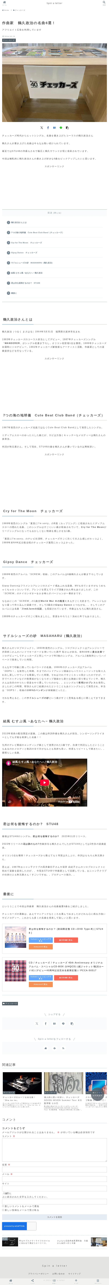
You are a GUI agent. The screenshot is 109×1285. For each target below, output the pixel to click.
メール (7, 1174)
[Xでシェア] (42, 127)
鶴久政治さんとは (19, 222)
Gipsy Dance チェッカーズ (24, 253)
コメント (8, 1136)
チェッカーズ (11, 1003)
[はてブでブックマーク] (54, 127)
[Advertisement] (54, 187)
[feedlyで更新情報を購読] (54, 1048)
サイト (6, 1183)
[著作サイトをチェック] (45, 1048)
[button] (67, 127)
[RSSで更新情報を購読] (63, 1048)
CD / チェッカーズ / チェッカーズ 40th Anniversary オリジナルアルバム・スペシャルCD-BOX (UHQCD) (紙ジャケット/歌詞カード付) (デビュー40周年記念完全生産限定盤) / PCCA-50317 (66, 967)
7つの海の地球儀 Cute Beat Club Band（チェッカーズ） (37, 232)
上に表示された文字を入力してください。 (25, 1197)
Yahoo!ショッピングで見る (40, 940)
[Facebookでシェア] (48, 127)
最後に (14, 293)
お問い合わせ (58, 1273)
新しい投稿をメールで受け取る (22, 1210)
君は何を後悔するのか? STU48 (25, 283)
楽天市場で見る (66, 940)
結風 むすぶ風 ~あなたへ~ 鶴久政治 (27, 273)
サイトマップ (74, 1273)
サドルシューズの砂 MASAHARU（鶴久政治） (32, 263)
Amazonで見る (41, 947)
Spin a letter (54, 3)
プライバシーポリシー (38, 1273)
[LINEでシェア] (61, 127)
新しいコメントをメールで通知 (22, 1206)
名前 (6, 1165)
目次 (50, 213)
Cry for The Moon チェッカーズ (26, 243)
